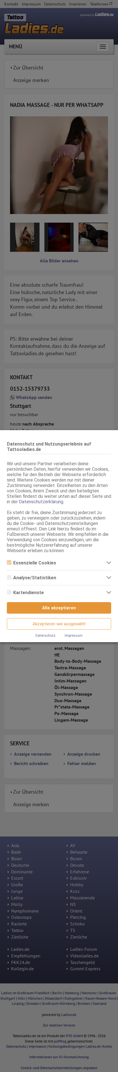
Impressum (73, 636)
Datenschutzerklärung (41, 501)
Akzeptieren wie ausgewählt (59, 623)
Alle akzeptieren (59, 607)
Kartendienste (28, 592)
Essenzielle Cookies (34, 563)
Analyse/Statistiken (34, 577)
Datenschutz (46, 636)
